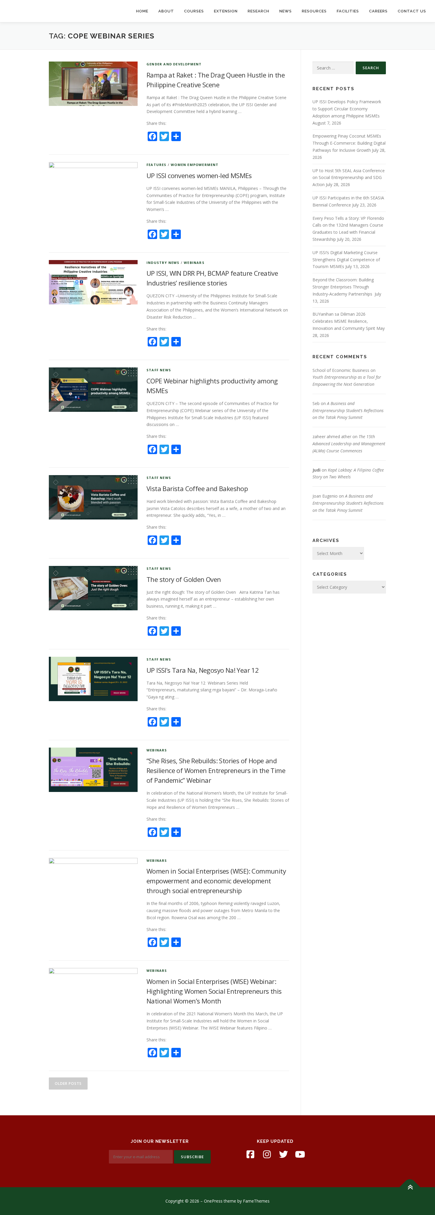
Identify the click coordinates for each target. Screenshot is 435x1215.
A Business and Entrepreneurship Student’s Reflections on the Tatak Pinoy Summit (348, 410)
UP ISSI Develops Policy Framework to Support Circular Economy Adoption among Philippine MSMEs (346, 109)
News (285, 11)
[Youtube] (300, 1154)
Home (142, 11)
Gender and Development (174, 64)
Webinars (194, 262)
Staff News (158, 370)
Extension (226, 11)
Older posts (68, 1083)
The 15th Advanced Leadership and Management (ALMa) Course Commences (348, 444)
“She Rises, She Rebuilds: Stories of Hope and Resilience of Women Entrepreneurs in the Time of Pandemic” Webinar (215, 770)
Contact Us (412, 11)
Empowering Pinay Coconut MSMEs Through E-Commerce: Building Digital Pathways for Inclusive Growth (349, 143)
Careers (378, 11)
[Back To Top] (409, 1187)
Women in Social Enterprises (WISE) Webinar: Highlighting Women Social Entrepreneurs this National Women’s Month (214, 991)
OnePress (213, 1201)
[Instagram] (266, 1154)
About (166, 11)
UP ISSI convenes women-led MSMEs (199, 175)
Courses (194, 11)
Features (156, 164)
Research (258, 11)
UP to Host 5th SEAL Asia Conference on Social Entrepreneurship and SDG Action (348, 178)
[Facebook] (250, 1154)
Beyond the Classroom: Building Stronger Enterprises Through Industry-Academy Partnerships (343, 287)
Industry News (163, 262)
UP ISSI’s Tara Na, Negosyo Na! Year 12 (202, 670)
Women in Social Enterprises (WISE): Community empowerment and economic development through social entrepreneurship (216, 881)
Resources (314, 11)
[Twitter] (283, 1154)
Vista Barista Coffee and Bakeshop (197, 488)
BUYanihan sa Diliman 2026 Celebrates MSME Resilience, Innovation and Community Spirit (343, 321)
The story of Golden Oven (183, 579)
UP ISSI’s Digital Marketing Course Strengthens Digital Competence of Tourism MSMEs (346, 260)
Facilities (348, 11)
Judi (316, 470)
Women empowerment (194, 164)
